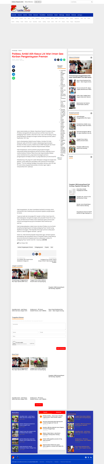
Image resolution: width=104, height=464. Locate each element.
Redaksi (56, 461)
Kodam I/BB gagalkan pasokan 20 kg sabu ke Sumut (52, 439)
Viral (52, 247)
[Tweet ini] (58, 60)
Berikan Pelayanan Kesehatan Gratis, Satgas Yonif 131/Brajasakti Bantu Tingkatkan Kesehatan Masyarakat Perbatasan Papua (28, 424)
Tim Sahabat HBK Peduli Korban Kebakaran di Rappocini (25, 259)
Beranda (42, 461)
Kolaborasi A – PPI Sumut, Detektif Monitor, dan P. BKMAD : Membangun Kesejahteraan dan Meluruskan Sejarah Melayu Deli (38, 310)
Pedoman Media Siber (66, 461)
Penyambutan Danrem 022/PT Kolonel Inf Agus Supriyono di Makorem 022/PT (84, 212)
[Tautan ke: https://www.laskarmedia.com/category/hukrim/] (91, 58)
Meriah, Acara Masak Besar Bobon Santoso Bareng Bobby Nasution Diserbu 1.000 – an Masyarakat (84, 205)
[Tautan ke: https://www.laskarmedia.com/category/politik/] (91, 157)
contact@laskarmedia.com (23, 461)
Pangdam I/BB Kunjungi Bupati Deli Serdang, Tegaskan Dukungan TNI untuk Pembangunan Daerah (63, 147)
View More (39, 404)
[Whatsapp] (64, 60)
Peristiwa (17, 60)
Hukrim (13, 60)
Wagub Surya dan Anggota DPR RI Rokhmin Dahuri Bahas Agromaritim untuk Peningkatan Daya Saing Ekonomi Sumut (28, 432)
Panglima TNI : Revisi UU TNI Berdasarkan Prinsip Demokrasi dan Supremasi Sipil (84, 197)
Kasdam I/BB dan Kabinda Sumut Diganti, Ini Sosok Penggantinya (53, 428)
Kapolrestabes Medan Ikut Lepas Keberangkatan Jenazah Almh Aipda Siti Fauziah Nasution (53, 445)
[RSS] (40, 254)
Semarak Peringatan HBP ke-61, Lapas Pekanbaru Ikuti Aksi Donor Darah (63, 115)
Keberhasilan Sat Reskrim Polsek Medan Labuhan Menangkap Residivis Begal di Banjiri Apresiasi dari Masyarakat (84, 104)
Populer (45, 412)
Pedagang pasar (39, 247)
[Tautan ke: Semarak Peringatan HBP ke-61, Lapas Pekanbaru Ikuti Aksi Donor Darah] (72, 134)
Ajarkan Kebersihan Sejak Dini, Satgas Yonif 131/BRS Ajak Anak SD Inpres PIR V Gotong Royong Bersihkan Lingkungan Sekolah (28, 439)
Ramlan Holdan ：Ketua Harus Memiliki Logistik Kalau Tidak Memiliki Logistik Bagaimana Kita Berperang (53, 416)
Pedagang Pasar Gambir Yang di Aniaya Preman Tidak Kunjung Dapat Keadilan (47, 260)
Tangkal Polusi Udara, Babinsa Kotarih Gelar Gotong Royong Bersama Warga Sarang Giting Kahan (63, 130)
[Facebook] (33, 254)
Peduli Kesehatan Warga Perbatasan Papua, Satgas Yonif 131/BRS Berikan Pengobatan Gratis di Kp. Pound (28, 447)
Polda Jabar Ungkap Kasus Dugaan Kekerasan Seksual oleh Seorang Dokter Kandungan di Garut (84, 96)
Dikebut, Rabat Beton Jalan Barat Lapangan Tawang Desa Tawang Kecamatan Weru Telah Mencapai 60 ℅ (53, 434)
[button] (92, 2)
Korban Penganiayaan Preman (25, 247)
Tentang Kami (49, 461)
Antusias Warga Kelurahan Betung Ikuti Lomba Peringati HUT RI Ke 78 (53, 422)
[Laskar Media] (20, 8)
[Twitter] (36, 254)
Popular (47, 247)
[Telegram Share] (61, 60)
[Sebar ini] (55, 60)
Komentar (58, 412)
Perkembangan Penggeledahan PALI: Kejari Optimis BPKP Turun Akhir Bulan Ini (63, 77)
